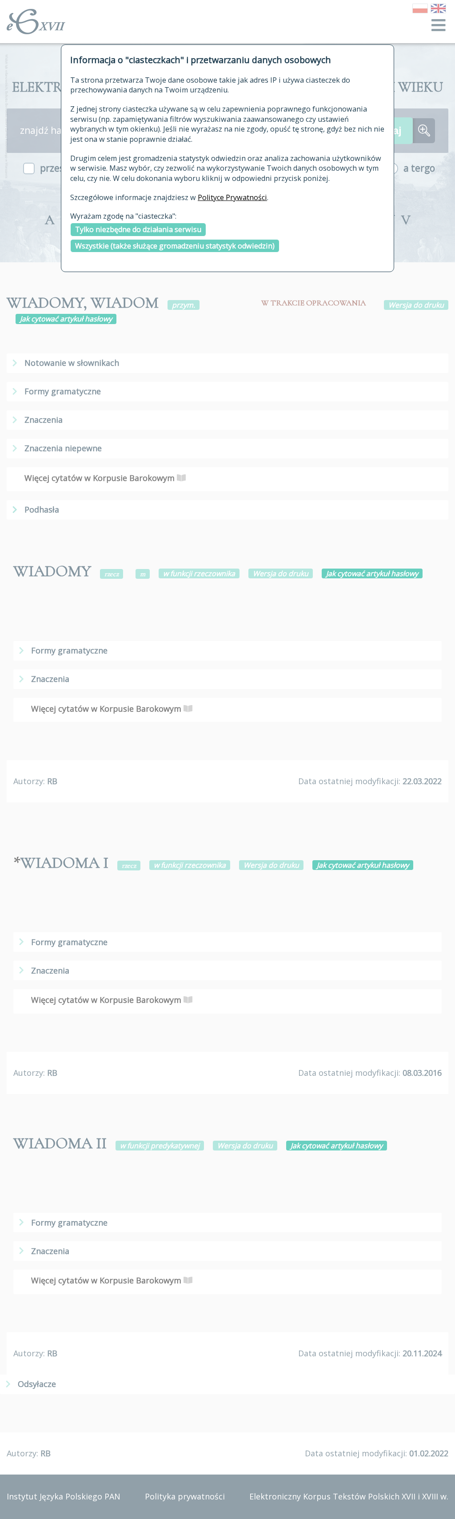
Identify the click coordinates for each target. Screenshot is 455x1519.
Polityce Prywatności (232, 197)
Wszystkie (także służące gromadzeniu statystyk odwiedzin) (175, 246)
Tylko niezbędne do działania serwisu (138, 229)
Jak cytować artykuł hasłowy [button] (66, 319)
